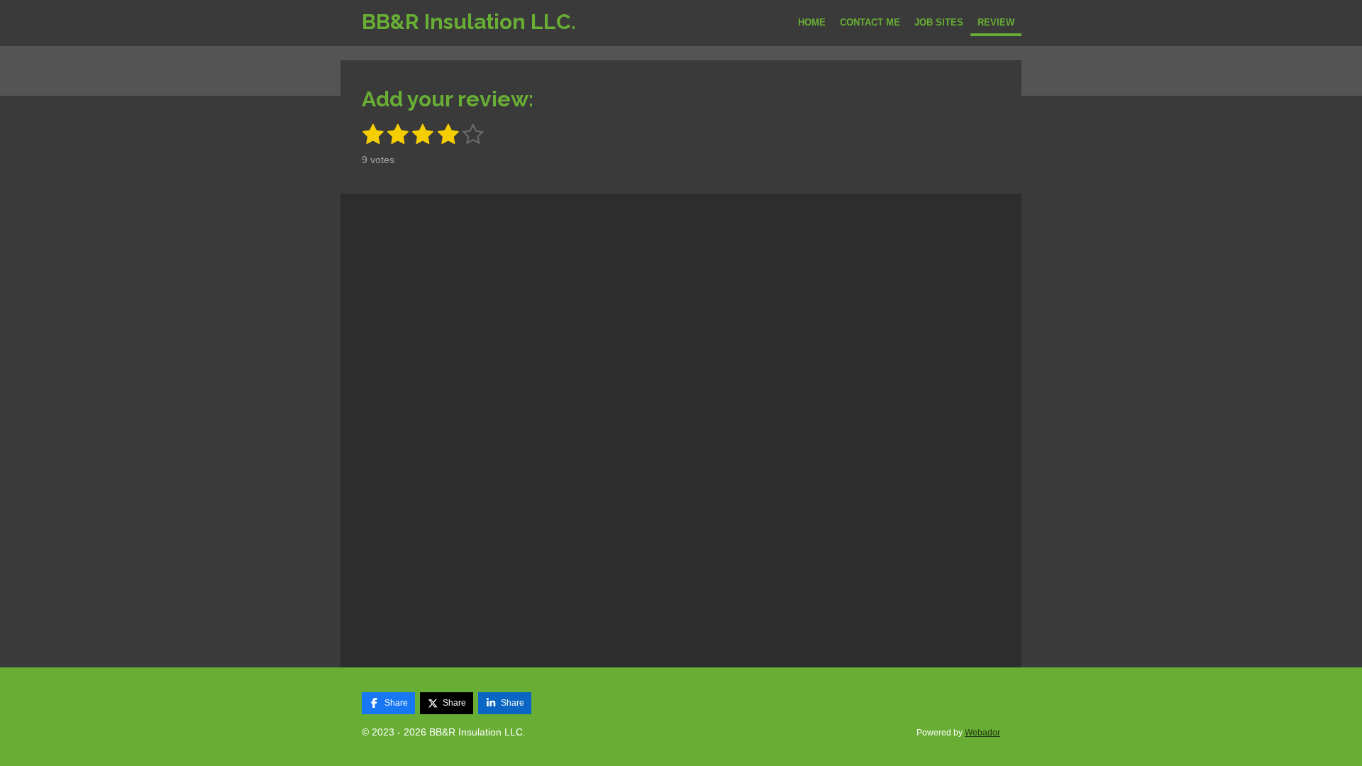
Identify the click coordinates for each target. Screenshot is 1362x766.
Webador (982, 732)
